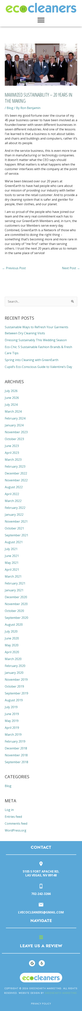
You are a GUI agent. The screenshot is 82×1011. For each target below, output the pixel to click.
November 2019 (16, 679)
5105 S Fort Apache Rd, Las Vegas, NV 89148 (41, 873)
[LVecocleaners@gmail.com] (41, 905)
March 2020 (13, 659)
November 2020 (16, 604)
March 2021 (13, 576)
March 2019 (13, 734)
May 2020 (11, 645)
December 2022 (16, 473)
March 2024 (13, 411)
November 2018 (16, 755)
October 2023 (14, 439)
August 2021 (14, 542)
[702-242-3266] (41, 886)
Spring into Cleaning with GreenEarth (31, 360)
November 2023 (16, 432)
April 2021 (12, 569)
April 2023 (12, 453)
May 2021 (11, 563)
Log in (9, 810)
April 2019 (12, 728)
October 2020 (14, 611)
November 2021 (16, 521)
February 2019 (15, 741)
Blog (10, 108)
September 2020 (16, 618)
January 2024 (14, 425)
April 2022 (12, 494)
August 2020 (14, 624)
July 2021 (11, 549)
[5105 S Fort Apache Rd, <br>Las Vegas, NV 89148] (41, 864)
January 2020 (14, 673)
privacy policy (41, 1003)
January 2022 (14, 514)
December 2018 (16, 748)
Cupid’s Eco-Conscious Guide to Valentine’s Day (38, 367)
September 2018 (16, 762)
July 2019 (11, 707)
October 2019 (14, 686)
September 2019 (16, 693)
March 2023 (13, 459)
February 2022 (15, 508)
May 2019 (11, 721)
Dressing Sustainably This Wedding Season (36, 340)
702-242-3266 (41, 894)
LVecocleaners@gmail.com (41, 912)
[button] (41, 937)
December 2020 (16, 597)
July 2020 (11, 631)
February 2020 (15, 666)
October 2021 (14, 528)
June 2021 (12, 556)
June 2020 (12, 638)
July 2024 (11, 404)
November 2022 (16, 480)
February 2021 (15, 583)
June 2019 (12, 714)
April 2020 (12, 652)
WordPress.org (15, 830)
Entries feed (13, 817)
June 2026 (12, 398)
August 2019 (14, 700)
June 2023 (12, 446)
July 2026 (11, 391)
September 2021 (16, 535)
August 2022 (14, 487)
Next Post (71, 268)
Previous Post (14, 268)
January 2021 (14, 590)
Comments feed (16, 823)
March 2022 (13, 501)
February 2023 (15, 466)
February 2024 (15, 418)
